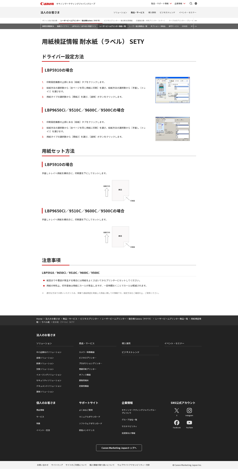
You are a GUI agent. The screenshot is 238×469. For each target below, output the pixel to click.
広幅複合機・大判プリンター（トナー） (151, 20)
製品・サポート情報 (160, 3)
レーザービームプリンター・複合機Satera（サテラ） (80, 20)
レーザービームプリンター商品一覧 (112, 26)
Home (39, 318)
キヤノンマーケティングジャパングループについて (139, 411)
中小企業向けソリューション (48, 352)
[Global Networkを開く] (196, 3)
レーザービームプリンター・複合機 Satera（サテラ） (127, 318)
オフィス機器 (85, 374)
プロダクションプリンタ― (90, 363)
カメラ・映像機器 (86, 352)
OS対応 (184, 26)
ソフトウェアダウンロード (90, 423)
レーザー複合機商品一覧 (138, 26)
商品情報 (40, 410)
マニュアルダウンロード (89, 416)
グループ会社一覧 (129, 419)
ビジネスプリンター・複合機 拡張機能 (118, 20)
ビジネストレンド (167, 12)
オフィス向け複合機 (49, 20)
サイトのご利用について (76, 464)
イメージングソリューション (48, 374)
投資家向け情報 (128, 433)
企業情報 (178, 3)
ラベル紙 (45, 322)
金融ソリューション (45, 357)
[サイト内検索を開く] (191, 3)
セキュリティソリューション (48, 380)
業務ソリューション (45, 391)
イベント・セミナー (187, 12)
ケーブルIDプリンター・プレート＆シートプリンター (188, 20)
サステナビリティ (129, 426)
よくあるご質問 (86, 410)
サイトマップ (57, 464)
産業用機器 (84, 386)
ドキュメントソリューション (48, 386)
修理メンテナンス (86, 430)
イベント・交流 (43, 430)
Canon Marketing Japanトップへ (119, 447)
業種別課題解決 (48, 26)
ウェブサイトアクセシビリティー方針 (133, 464)
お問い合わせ (42, 464)
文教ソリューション (45, 369)
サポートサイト (88, 403)
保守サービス (174, 26)
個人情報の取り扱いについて (102, 464)
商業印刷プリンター (87, 369)
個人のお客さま (46, 403)
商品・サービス (137, 12)
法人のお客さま (50, 12)
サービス (40, 416)
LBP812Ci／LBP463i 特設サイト (84, 26)
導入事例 (152, 12)
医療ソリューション (45, 363)
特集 (38, 423)
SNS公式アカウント (183, 403)
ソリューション (120, 12)
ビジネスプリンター (89, 318)
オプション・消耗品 (158, 26)
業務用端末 (84, 380)
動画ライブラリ (63, 26)
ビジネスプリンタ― (87, 357)
